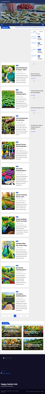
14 (24, 315)
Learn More (33, 78)
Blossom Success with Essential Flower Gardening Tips (21, 146)
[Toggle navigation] (21, 25)
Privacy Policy (37, 391)
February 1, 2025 (28, 348)
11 (18, 315)
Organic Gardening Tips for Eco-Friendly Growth (21, 221)
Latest (34, 31)
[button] (40, 24)
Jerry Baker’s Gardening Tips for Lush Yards (21, 295)
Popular (41, 31)
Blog (39, 36)
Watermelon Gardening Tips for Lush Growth (21, 94)
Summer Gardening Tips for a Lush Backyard (21, 196)
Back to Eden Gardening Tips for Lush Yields (21, 269)
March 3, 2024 (20, 96)
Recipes (39, 49)
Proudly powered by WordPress (6, 390)
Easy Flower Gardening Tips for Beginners (21, 170)
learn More (33, 95)
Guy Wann (36, 335)
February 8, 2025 (28, 335)
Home (28, 391)
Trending (38, 33)
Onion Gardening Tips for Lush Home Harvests (22, 120)
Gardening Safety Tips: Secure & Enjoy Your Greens (21, 245)
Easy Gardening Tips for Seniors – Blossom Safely (22, 69)
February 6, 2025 (7, 348)
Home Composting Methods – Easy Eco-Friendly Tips (33, 345)
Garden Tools (32, 391)
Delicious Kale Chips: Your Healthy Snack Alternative (11, 345)
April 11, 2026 (6, 333)
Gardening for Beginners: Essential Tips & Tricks (32, 332)
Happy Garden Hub (9, 384)
